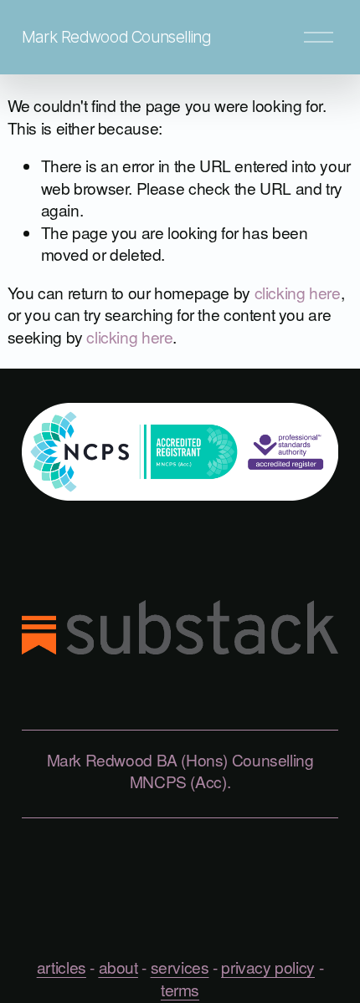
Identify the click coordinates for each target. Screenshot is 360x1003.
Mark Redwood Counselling (116, 37)
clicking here (298, 292)
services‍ (180, 967)
